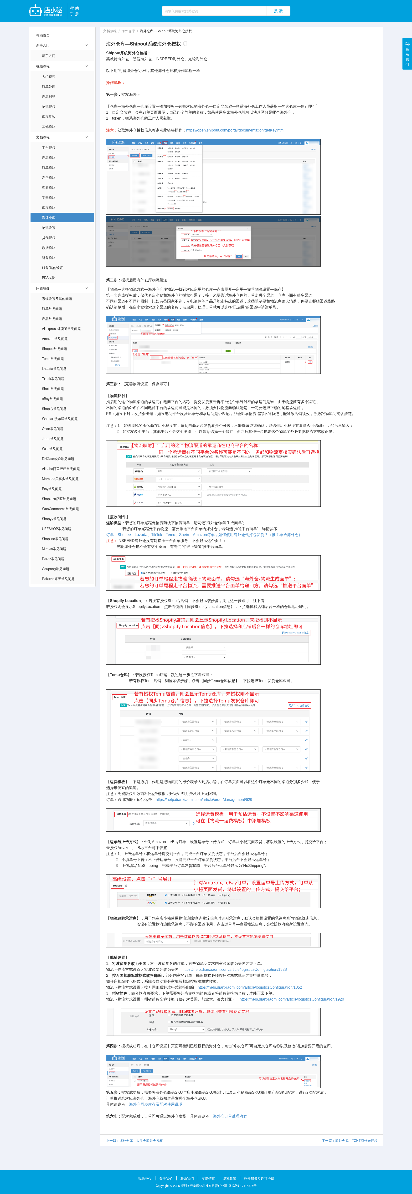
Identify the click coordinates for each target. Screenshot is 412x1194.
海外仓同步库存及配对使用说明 (155, 1104)
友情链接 (208, 1178)
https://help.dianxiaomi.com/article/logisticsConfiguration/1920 (292, 999)
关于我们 (166, 1178)
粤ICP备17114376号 (243, 1185)
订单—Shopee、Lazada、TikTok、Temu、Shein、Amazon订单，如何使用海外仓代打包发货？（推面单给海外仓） (204, 535)
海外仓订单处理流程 (230, 1116)
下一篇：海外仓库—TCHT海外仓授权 (349, 1140)
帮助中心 (144, 1178)
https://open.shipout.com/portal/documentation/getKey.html (235, 130)
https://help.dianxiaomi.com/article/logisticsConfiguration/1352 (250, 987)
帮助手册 (75, 10)
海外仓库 (128, 31)
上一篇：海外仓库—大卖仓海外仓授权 (134, 1140)
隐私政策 (229, 1178)
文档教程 (110, 31)
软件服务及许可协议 (259, 1178)
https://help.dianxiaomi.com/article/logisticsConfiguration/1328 (234, 969)
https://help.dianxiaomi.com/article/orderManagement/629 (204, 800)
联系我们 (187, 1178)
